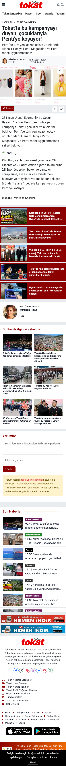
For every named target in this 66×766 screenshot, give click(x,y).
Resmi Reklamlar (33, 716)
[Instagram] (33, 670)
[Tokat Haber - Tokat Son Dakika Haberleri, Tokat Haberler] (31, 4)
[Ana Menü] (3, 4)
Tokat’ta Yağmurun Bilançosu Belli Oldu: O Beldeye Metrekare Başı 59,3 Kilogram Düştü (17, 390)
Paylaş (9, 108)
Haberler (7, 22)
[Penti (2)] (9, 153)
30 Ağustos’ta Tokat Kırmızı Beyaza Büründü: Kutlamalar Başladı (17, 421)
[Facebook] (16, 670)
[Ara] (62, 5)
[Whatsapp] (50, 670)
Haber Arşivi (12, 704)
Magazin (9, 723)
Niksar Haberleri (33, 535)
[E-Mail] (22, 316)
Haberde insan (12, 716)
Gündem (9, 719)
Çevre (28, 580)
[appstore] (19, 731)
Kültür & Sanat (38, 719)
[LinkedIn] (38, 670)
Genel (48, 712)
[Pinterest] (27, 670)
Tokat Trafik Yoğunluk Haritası (21, 690)
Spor (39, 13)
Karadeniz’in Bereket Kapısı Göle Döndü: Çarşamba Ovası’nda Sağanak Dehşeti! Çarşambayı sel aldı (42, 587)
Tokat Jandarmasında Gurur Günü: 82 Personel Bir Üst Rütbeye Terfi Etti (48, 421)
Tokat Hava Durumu (16, 683)
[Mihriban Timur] (10, 311)
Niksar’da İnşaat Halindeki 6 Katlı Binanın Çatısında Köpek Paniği (44, 541)
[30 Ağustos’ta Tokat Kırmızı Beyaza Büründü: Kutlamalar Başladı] (17, 407)
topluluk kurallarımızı (32, 479)
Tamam (33, 762)
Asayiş (49, 13)
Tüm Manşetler (14, 697)
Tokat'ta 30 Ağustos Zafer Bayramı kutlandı (46, 387)
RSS (8, 749)
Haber (29, 13)
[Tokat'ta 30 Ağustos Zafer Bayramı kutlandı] (49, 374)
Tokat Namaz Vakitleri (17, 686)
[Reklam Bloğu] (33, 618)
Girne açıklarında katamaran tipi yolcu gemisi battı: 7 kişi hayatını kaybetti (44, 556)
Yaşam (60, 13)
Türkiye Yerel (22, 712)
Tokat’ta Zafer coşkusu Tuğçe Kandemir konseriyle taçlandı (17, 354)
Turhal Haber (53, 716)
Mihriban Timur (28, 309)
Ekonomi (29, 565)
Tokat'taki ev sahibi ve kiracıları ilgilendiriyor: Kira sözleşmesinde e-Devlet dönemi (47, 357)
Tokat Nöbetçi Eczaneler (18, 679)
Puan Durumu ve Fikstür (18, 693)
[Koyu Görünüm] (58, 5)
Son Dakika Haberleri (17, 700)
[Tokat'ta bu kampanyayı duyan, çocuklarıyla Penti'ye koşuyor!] (33, 85)
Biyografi (54, 719)
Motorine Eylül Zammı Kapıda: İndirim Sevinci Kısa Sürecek (41, 572)
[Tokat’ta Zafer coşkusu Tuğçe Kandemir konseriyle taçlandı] (17, 342)
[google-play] (46, 731)
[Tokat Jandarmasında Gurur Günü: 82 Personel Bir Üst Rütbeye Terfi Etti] (49, 407)
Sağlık (22, 723)
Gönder (9, 469)
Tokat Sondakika (12, 13)
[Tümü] (61, 511)
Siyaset (22, 719)
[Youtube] (44, 670)
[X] (21, 670)
